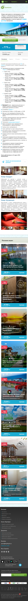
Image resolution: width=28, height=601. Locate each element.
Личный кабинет (26, 1)
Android (3, 65)
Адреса (11, 59)
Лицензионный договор (8, 534)
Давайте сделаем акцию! (8, 524)
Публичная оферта (6, 536)
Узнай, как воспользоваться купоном (13, 161)
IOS (21, 64)
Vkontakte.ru (4, 552)
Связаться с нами (5, 545)
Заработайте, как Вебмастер (9, 526)
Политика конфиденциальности (10, 538)
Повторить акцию (10, 40)
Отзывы (17, 59)
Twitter (6, 552)
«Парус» (4, 69)
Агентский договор (6, 533)
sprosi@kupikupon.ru (6, 543)
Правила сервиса (6, 517)
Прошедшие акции (6, 528)
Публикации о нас (6, 513)
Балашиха (14, 1)
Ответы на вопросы (6, 519)
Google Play (14, 561)
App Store (5, 561)
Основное (4, 59)
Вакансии (4, 515)
